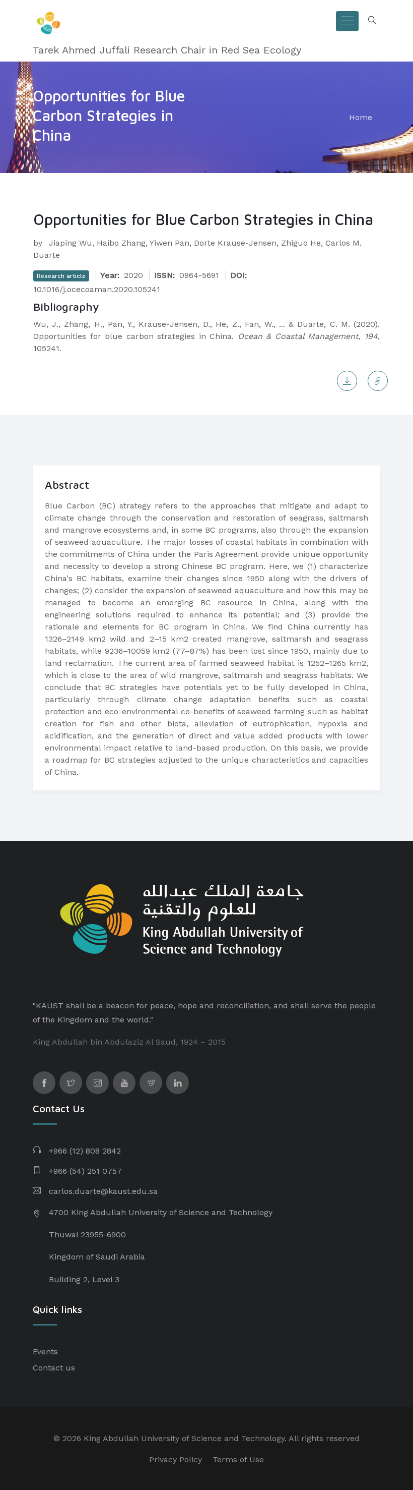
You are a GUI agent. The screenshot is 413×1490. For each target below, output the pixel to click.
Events (45, 1351)
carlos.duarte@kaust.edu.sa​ (103, 1191)
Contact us (54, 1367)
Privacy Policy (175, 1459)
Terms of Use (238, 1459)
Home (360, 117)
